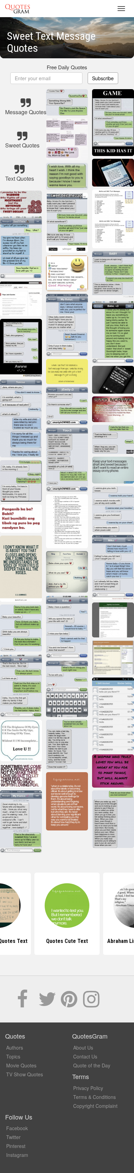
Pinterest (15, 1145)
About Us (83, 1047)
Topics (13, 1056)
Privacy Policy (88, 1088)
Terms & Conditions (94, 1096)
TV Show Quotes (24, 1074)
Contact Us (85, 1056)
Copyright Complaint (95, 1105)
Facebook (17, 1128)
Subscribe (103, 78)
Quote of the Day (91, 1065)
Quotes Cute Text (67, 941)
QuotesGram (17, 8)
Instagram (17, 1154)
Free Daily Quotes (67, 67)
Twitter (13, 1137)
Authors (14, 1047)
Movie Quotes (21, 1065)
